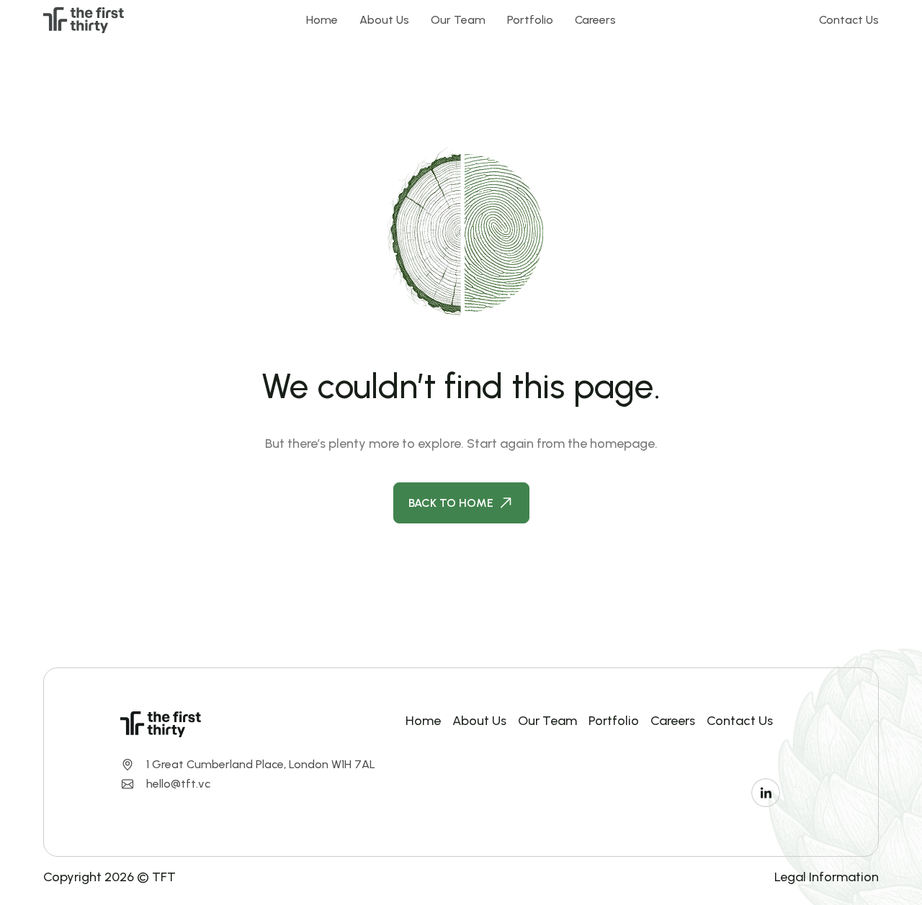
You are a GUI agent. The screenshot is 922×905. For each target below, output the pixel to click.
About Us (384, 20)
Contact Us (849, 20)
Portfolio (530, 20)
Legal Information (826, 877)
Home (322, 20)
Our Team (458, 20)
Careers (595, 20)
